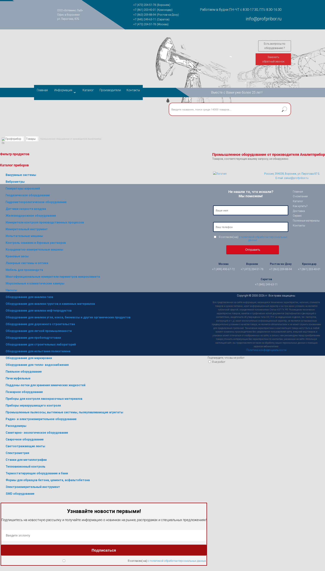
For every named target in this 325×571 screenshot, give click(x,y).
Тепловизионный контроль (25, 466)
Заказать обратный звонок (273, 59)
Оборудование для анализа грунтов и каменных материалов (50, 304)
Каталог (88, 90)
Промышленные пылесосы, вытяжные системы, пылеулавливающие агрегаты (64, 412)
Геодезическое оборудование (28, 195)
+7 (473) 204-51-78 (144, 4)
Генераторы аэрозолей (23, 188)
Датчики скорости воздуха (26, 209)
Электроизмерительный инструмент (33, 487)
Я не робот (218, 361)
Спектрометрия (17, 453)
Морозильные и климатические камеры (35, 283)
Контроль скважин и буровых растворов (36, 243)
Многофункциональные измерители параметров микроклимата (53, 276)
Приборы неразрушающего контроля (33, 405)
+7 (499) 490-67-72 (223, 269)
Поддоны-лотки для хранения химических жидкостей (45, 385)
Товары (31, 138)
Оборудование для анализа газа (29, 297)
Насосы (11, 290)
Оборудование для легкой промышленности (39, 331)
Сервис (297, 215)
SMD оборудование (20, 493)
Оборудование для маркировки (29, 358)
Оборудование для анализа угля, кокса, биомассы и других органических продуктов (68, 317)
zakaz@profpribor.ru (296, 178)
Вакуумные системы (21, 175)
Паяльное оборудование (24, 371)
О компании (300, 196)
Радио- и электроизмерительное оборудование (41, 419)
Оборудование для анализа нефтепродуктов (39, 310)
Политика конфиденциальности (266, 350)
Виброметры (15, 181)
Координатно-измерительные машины (34, 249)
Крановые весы (17, 256)
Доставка (299, 211)
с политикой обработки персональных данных (177, 560)
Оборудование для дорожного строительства (40, 324)
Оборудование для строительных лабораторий (41, 344)
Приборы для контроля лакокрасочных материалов (44, 399)
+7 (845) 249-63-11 (144, 19)
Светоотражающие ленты (25, 446)
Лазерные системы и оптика (27, 263)
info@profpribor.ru (264, 18)
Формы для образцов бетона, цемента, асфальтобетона (48, 480)
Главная (42, 90)
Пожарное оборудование (24, 392)
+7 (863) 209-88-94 (144, 14)
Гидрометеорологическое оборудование (36, 202)
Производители (110, 90)
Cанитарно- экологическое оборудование (37, 432)
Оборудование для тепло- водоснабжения (37, 365)
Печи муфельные (18, 378)
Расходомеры (16, 426)
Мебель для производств (24, 270)
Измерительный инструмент (27, 229)
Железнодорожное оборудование (31, 215)
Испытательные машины (24, 236)
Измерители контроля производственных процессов (45, 222)
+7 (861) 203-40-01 (144, 9)
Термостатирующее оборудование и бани (37, 473)
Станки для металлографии (26, 460)
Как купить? (300, 206)
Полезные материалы (306, 220)
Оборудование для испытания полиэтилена (38, 351)
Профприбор (13, 138)
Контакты (133, 90)
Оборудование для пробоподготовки (33, 337)
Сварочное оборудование (25, 439)
